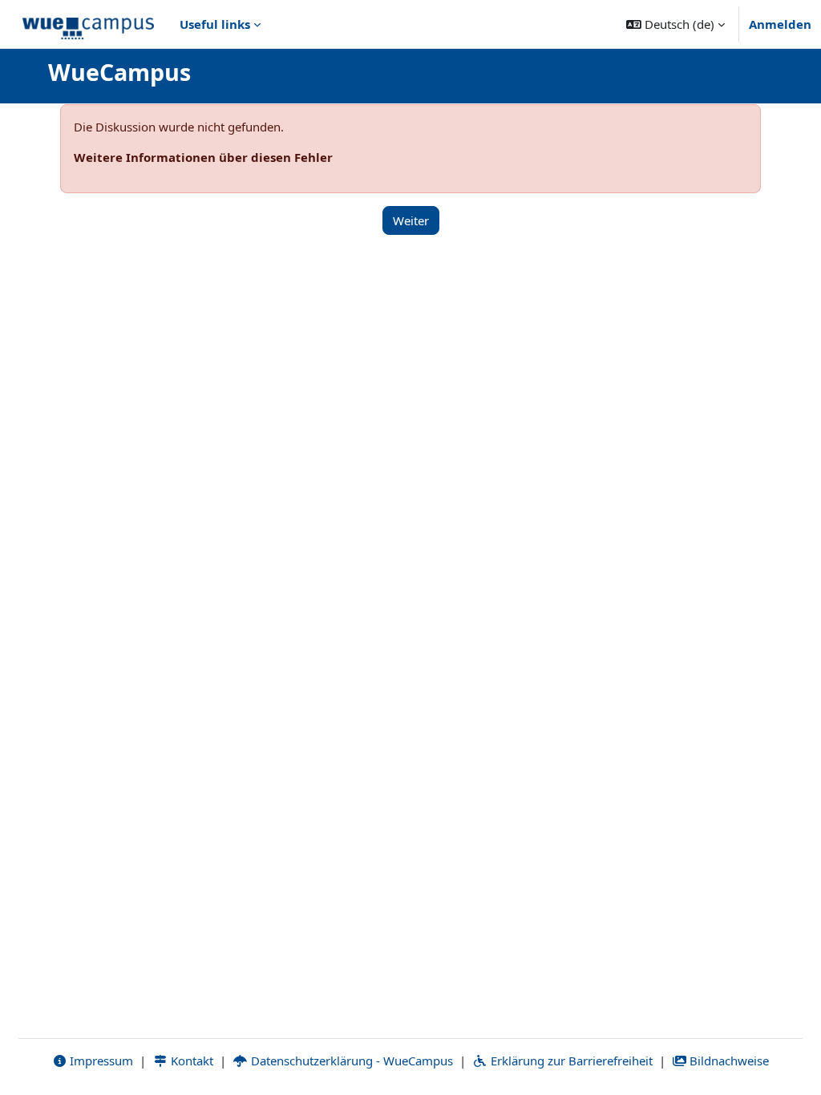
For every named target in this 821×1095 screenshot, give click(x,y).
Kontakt (190, 1061)
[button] (675, 24)
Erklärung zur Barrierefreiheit (570, 1061)
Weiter (411, 220)
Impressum (100, 1061)
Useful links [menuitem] (215, 24)
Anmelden (780, 24)
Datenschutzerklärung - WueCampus (350, 1061)
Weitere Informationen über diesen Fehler (203, 157)
